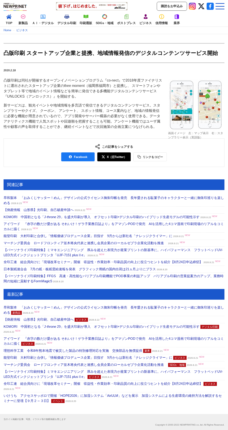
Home (7, 30)
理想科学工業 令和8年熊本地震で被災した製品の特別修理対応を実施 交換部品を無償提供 (86, 350)
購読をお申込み (172, 6)
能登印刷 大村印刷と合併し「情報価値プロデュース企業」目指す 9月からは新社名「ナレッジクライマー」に (97, 236)
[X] (201, 6)
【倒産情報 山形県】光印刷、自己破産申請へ (47, 210)
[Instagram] (192, 6)
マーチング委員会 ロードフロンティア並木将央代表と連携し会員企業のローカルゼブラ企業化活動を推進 (94, 243)
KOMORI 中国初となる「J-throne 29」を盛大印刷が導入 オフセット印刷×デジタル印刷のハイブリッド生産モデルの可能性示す (110, 217)
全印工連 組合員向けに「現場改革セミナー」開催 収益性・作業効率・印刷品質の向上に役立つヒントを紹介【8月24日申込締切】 (112, 262)
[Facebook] (210, 6)
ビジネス (22, 30)
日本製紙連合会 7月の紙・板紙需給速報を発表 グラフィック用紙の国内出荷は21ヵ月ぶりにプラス (85, 269)
